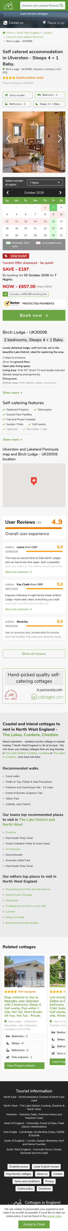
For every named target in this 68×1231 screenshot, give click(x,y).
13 (25, 221)
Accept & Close (34, 1224)
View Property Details (21, 1066)
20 (25, 228)
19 (16, 228)
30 (53, 235)
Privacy (49, 1181)
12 (16, 221)
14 (35, 221)
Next (58, 142)
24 (61, 228)
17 (61, 221)
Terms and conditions (27, 1181)
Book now (32, 315)
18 (7, 228)
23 (53, 228)
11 (7, 221)
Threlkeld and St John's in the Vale (26, 906)
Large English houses (46, 1166)
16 (53, 221)
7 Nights (34, 182)
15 (45, 221)
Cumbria (44, 753)
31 (61, 235)
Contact (57, 1174)
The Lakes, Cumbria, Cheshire (30, 735)
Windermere (13, 849)
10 (61, 214)
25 (7, 235)
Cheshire (11, 832)
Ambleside (12, 900)
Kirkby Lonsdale (15, 917)
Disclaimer (45, 1188)
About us (42, 1174)
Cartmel (10, 911)
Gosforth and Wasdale (19, 895)
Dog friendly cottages (18, 1174)
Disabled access (18, 1166)
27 (25, 235)
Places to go (56, 23)
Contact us (16, 23)
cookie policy (54, 1216)
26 (16, 235)
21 (35, 228)
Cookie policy (25, 1188)
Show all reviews (34, 654)
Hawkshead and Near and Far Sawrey (28, 889)
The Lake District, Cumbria (22, 753)
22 (45, 228)
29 (45, 235)
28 (35, 235)
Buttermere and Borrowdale (22, 923)
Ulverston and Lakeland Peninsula (41, 5)
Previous (10, 142)
